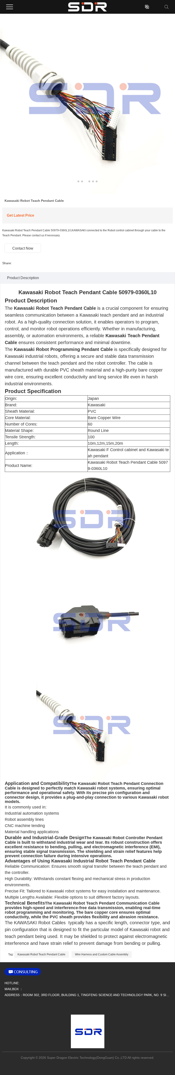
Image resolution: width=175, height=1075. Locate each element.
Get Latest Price (20, 215)
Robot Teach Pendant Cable (81, 292)
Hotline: (12, 983)
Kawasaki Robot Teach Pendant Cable (41, 954)
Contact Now (22, 248)
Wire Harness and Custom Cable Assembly (101, 954)
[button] (78, 181)
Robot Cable (50, 922)
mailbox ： (14, 989)
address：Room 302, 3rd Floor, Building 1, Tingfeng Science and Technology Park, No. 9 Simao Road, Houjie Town (87, 995)
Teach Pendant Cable (73, 308)
